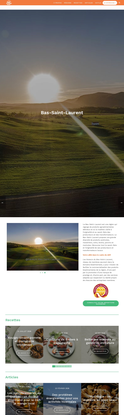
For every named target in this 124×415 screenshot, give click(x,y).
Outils (98, 3)
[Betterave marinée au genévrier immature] (100, 345)
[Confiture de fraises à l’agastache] (62, 345)
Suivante (75, 247)
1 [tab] (40, 272)
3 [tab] (44, 272)
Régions (67, 3)
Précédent (10, 247)
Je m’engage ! (110, 3)
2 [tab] (42, 272)
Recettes (78, 3)
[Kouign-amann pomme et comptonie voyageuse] (24, 345)
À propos (58, 3)
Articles (89, 3)
